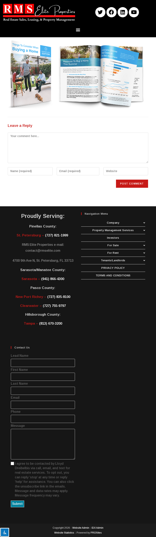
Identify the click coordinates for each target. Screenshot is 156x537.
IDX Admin (97, 527)
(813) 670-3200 (50, 323)
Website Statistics (64, 532)
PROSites (96, 532)
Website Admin (80, 527)
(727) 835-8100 (58, 297)
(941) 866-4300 (52, 279)
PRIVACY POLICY (113, 267)
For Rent (113, 252)
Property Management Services (113, 230)
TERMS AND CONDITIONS (113, 275)
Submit (17, 503)
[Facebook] (111, 12)
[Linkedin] (123, 12)
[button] (78, 29)
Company (113, 222)
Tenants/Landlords (113, 260)
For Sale (113, 245)
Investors (113, 237)
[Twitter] (100, 12)
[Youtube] (134, 12)
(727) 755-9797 (54, 306)
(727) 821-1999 (56, 235)
